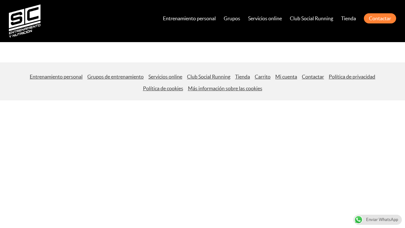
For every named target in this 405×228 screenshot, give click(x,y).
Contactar (380, 18)
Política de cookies (163, 88)
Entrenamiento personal (189, 18)
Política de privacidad (352, 76)
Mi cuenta (286, 76)
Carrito (263, 76)
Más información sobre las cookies (225, 88)
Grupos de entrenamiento (115, 76)
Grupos (232, 18)
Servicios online (265, 18)
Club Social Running (311, 18)
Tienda (348, 18)
